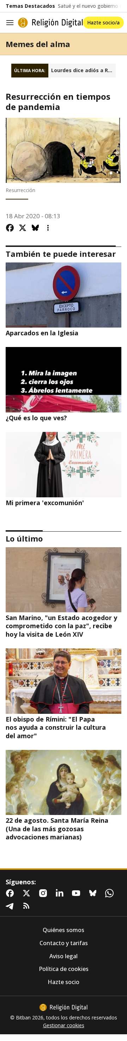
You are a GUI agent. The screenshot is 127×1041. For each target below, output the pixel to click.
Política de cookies (64, 969)
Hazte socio (63, 982)
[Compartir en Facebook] (10, 228)
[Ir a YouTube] (77, 893)
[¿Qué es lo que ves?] (63, 379)
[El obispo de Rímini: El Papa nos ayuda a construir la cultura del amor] (63, 680)
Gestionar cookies (63, 1025)
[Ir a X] (28, 893)
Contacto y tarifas (64, 943)
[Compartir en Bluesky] (35, 228)
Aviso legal (63, 956)
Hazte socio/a (103, 22)
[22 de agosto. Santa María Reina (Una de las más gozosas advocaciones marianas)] (63, 782)
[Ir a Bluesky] (94, 893)
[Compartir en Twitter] (22, 228)
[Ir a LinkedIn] (61, 893)
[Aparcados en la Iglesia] (63, 295)
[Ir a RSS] (28, 906)
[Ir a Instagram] (44, 893)
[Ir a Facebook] (11, 893)
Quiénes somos (63, 930)
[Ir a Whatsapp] (110, 893)
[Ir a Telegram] (11, 906)
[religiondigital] (63, 1007)
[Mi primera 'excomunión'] (63, 464)
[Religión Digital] (50, 23)
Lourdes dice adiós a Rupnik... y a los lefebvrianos (83, 70)
